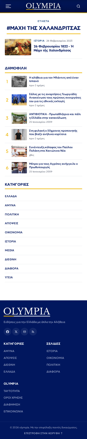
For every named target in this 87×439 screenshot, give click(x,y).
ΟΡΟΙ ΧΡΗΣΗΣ (13, 397)
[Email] (24, 331)
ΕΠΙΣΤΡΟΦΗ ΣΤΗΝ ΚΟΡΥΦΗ (43, 433)
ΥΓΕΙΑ (9, 277)
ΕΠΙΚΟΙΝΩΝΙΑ (13, 411)
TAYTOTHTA (12, 391)
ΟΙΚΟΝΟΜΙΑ (13, 232)
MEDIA (9, 250)
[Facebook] (7, 331)
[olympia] (43, 6)
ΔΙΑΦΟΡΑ (11, 268)
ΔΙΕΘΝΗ (10, 259)
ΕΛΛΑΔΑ (11, 196)
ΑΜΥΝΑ (10, 205)
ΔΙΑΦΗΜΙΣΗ (12, 404)
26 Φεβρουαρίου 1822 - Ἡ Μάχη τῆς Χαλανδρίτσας (53, 48)
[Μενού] (8, 6)
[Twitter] (16, 331)
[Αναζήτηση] (78, 6)
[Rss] (33, 331)
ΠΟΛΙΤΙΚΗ (12, 214)
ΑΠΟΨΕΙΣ (11, 223)
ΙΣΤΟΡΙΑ (39, 40)
